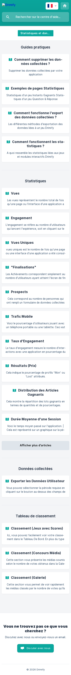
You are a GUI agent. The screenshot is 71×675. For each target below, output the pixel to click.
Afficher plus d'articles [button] (35, 445)
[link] (35, 67)
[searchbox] (35, 17)
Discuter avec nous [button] (38, 648)
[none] (9, 5)
